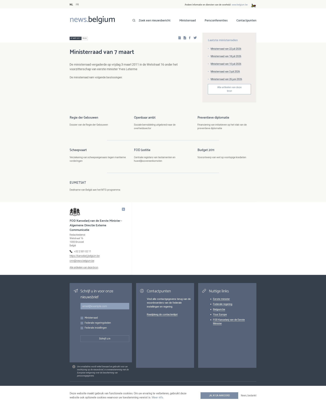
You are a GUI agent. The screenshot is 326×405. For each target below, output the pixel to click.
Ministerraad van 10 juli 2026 (226, 64)
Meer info (157, 397)
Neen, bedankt (248, 395)
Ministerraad (187, 20)
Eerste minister (221, 299)
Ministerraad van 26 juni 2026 (226, 79)
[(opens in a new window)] (188, 37)
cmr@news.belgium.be (82, 260)
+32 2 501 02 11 (82, 251)
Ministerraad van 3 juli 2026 (225, 71)
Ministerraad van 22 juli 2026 (226, 48)
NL (71, 4)
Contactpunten (246, 20)
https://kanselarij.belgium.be (84, 255)
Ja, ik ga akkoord (219, 395)
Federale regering (222, 304)
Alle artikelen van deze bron (229, 89)
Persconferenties (216, 20)
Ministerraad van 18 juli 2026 (226, 56)
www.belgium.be (240, 4)
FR (77, 4)
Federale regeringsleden (98, 323)
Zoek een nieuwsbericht (154, 20)
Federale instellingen (96, 328)
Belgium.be (219, 309)
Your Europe (220, 314)
